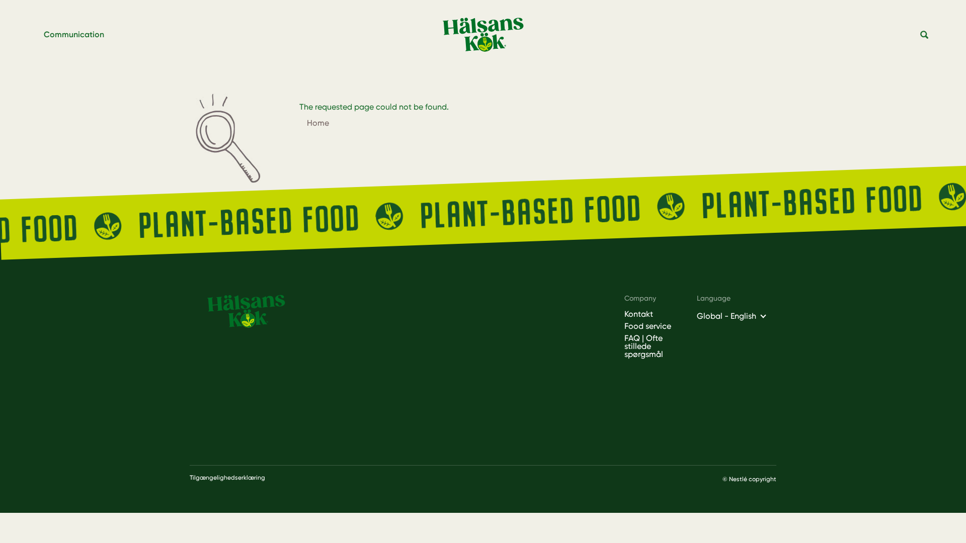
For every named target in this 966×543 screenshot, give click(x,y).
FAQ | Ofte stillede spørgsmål (643, 346)
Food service (647, 326)
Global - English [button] (726, 316)
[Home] (487, 35)
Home (318, 123)
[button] (925, 35)
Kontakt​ (638, 314)
